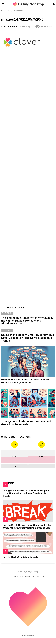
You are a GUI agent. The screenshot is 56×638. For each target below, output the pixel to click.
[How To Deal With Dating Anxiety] (28, 543)
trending (6, 313)
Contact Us (29, 576)
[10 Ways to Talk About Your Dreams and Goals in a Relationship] (28, 403)
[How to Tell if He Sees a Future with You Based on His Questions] (28, 361)
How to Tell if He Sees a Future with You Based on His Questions (26, 381)
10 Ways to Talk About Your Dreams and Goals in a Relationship (26, 423)
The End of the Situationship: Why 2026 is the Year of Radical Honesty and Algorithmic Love (27, 320)
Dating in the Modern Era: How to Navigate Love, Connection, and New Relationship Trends (27, 337)
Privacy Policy (17, 576)
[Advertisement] (28, 179)
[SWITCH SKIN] (54, 4)
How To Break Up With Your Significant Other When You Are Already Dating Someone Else (27, 526)
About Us (40, 576)
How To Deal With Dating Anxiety (20, 557)
